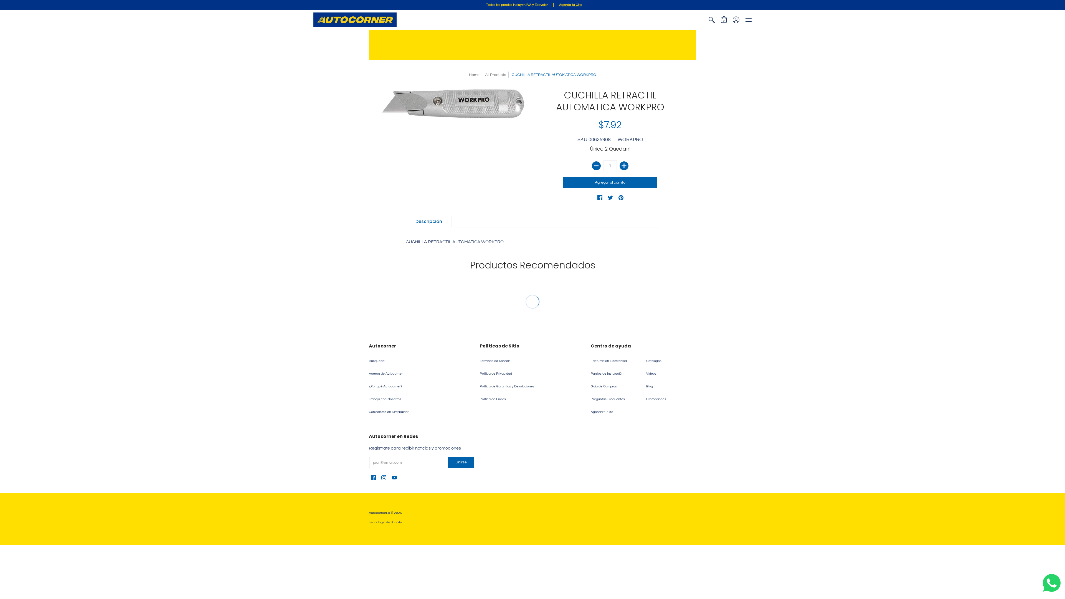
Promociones (656, 399)
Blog (649, 386)
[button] (712, 20)
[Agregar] (624, 165)
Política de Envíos (493, 399)
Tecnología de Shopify (385, 522)
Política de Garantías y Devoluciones (507, 386)
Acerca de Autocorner (386, 373)
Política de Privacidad (496, 373)
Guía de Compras (604, 386)
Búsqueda (376, 361)
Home (474, 75)
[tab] (429, 221)
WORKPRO (630, 139)
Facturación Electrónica (609, 361)
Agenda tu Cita (602, 412)
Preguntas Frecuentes (608, 399)
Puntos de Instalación (607, 373)
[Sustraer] (596, 165)
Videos (651, 373)
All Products (495, 75)
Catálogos (653, 361)
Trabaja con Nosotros (385, 399)
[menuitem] (712, 20)
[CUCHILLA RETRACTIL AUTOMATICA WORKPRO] (455, 104)
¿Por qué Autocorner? (385, 386)
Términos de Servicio (495, 361)
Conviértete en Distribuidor (389, 412)
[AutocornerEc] (355, 20)
